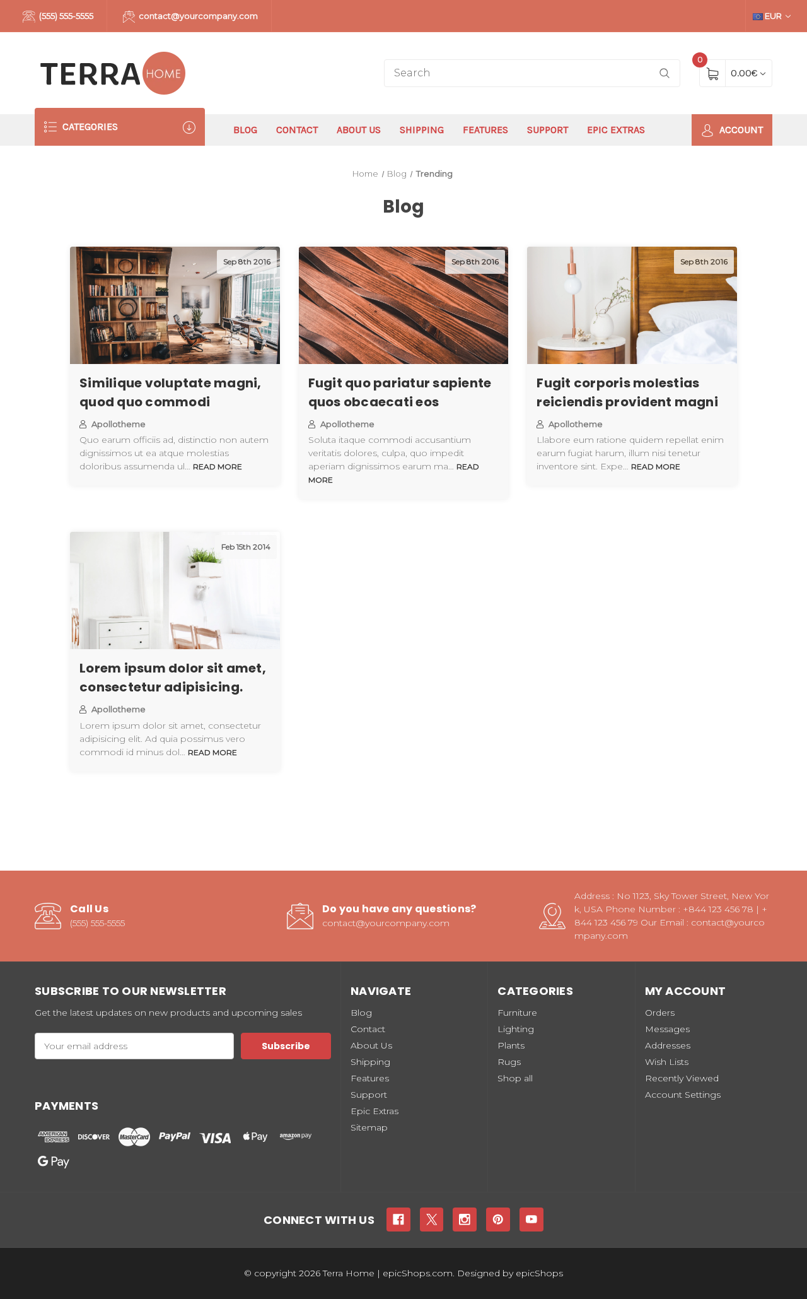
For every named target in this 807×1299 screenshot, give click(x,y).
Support (547, 130)
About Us (359, 130)
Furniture (517, 1012)
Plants (511, 1045)
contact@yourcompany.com (197, 16)
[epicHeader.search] (664, 73)
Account (740, 130)
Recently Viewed (682, 1078)
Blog (245, 130)
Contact (297, 130)
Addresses (667, 1045)
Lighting (515, 1029)
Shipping (422, 130)
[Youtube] (531, 1219)
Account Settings (683, 1094)
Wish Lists (666, 1061)
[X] (432, 1219)
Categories (89, 126)
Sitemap (369, 1127)
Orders (660, 1012)
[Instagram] (465, 1219)
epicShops (539, 1273)
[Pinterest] (498, 1219)
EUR (773, 16)
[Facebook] (398, 1219)
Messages (667, 1029)
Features (485, 130)
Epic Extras (616, 130)
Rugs (509, 1061)
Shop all (515, 1078)
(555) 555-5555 (65, 16)
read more (217, 466)
